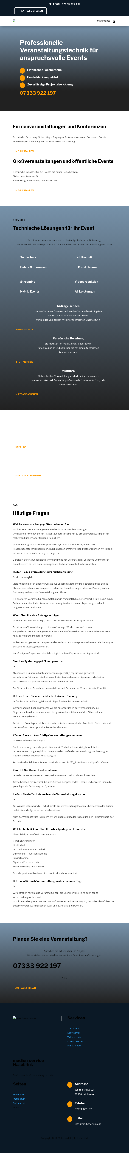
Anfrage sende (24, 329)
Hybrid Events (29, 291)
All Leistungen (85, 291)
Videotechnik (74, 1037)
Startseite (18, 1094)
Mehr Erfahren (24, 151)
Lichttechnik (84, 257)
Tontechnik (28, 257)
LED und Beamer (86, 267)
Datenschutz (20, 1103)
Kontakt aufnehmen (28, 475)
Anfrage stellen (32, 10)
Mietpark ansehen (26, 394)
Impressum (19, 1098)
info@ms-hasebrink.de (88, 1124)
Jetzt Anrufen (24, 361)
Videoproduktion (86, 281)
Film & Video (74, 1045)
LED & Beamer (75, 1041)
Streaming (28, 281)
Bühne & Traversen (33, 267)
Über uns (20, 447)
